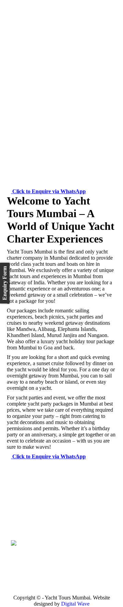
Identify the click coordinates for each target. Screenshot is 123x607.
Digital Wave (75, 604)
